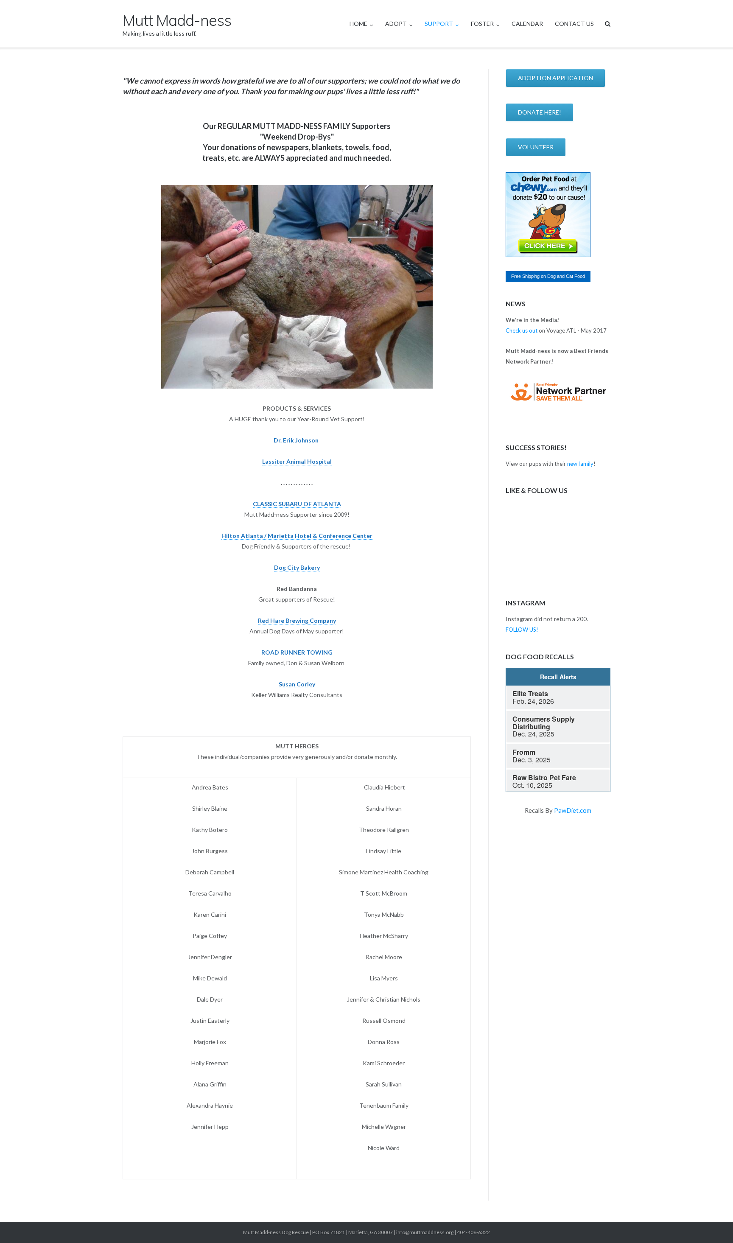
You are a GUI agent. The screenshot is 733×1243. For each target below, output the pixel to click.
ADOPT (396, 23)
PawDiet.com (572, 810)
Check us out (521, 330)
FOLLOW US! (522, 629)
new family (580, 463)
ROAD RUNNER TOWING (297, 652)
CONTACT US (574, 23)
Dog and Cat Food (566, 276)
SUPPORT (439, 23)
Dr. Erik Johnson (296, 440)
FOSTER (482, 23)
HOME (358, 23)
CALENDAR (527, 23)
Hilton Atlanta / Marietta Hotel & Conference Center (296, 535)
